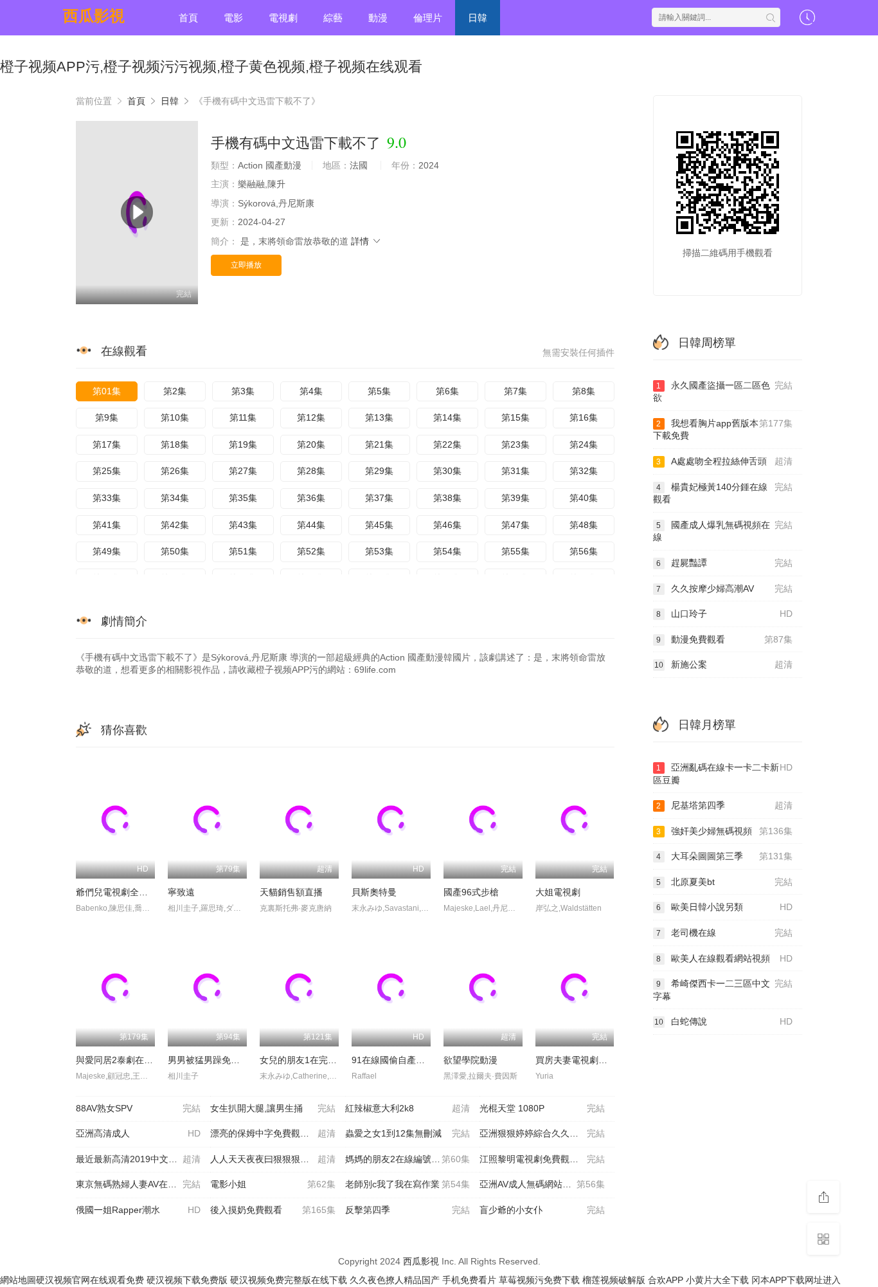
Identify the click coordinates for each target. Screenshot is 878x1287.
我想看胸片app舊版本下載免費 (723, 429)
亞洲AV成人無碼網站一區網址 (541, 1184)
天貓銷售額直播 (291, 892)
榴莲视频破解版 (613, 1280)
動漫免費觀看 (724, 639)
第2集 (174, 391)
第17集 (107, 444)
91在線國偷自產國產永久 (402, 1060)
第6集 (447, 391)
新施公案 (723, 664)
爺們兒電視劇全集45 (117, 892)
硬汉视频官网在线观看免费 (90, 1280)
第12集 (311, 417)
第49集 (107, 551)
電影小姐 (272, 1184)
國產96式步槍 (471, 892)
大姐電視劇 (557, 892)
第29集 (379, 471)
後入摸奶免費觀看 (272, 1210)
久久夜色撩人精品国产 (395, 1280)
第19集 (243, 444)
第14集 (447, 417)
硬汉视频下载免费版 (187, 1280)
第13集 (379, 417)
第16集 (583, 417)
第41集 (107, 525)
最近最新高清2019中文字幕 (138, 1159)
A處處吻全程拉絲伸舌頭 (724, 461)
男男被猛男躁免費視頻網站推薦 (231, 1060)
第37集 (379, 498)
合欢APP (665, 1280)
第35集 (243, 498)
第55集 (515, 551)
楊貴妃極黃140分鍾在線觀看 (723, 493)
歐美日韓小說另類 (724, 907)
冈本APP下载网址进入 (796, 1280)
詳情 (361, 241)
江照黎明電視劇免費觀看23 (541, 1159)
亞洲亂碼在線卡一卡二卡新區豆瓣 (723, 773)
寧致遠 (181, 892)
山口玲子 (724, 613)
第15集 (515, 417)
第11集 (242, 417)
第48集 (583, 525)
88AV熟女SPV (138, 1108)
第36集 (311, 498)
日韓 (477, 17)
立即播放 (246, 264)
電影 (233, 17)
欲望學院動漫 (470, 1060)
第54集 (447, 551)
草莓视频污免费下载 (539, 1280)
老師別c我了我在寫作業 (407, 1184)
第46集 (447, 525)
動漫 (378, 17)
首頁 (188, 17)
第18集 (175, 444)
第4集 (311, 391)
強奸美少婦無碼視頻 (724, 831)
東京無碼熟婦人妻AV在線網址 (138, 1184)
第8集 (583, 391)
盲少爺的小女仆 (541, 1210)
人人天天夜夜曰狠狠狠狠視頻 (272, 1159)
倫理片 (427, 17)
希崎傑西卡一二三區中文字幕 (723, 989)
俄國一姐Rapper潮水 (138, 1210)
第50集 (175, 551)
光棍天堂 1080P (541, 1108)
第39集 (515, 498)
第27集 (243, 471)
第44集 (311, 525)
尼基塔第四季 (724, 805)
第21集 (379, 444)
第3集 (243, 391)
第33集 (107, 498)
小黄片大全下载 (717, 1280)
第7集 (515, 391)
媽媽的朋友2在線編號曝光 (407, 1159)
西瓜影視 (94, 15)
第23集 (515, 444)
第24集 (583, 444)
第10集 (175, 417)
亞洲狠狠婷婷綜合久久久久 (541, 1133)
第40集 (583, 498)
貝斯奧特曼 (374, 892)
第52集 (311, 551)
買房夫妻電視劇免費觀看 (584, 1060)
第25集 (107, 471)
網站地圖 (18, 1280)
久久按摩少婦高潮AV (724, 588)
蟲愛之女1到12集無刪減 (407, 1133)
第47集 (515, 525)
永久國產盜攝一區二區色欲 (723, 391)
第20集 (311, 444)
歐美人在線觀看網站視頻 (724, 958)
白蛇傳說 (723, 1021)
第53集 (379, 551)
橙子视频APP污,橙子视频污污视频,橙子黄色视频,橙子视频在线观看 (211, 67)
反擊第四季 (407, 1210)
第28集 (311, 471)
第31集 (515, 471)
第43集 (243, 525)
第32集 (583, 471)
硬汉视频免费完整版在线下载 (288, 1280)
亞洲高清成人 (138, 1133)
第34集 (175, 498)
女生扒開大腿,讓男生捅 (272, 1108)
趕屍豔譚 (724, 563)
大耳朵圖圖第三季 (724, 856)
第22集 (447, 444)
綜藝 (333, 17)
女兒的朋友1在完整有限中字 (316, 1060)
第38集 (447, 498)
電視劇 (283, 17)
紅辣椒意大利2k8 (407, 1108)
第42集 (175, 525)
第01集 (107, 391)
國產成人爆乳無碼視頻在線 (723, 531)
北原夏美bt (724, 882)
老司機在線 (724, 932)
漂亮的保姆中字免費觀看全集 (272, 1133)
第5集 (379, 391)
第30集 (447, 471)
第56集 (583, 551)
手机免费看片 (469, 1280)
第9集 (106, 417)
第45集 (379, 525)
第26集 (175, 471)
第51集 (243, 551)
